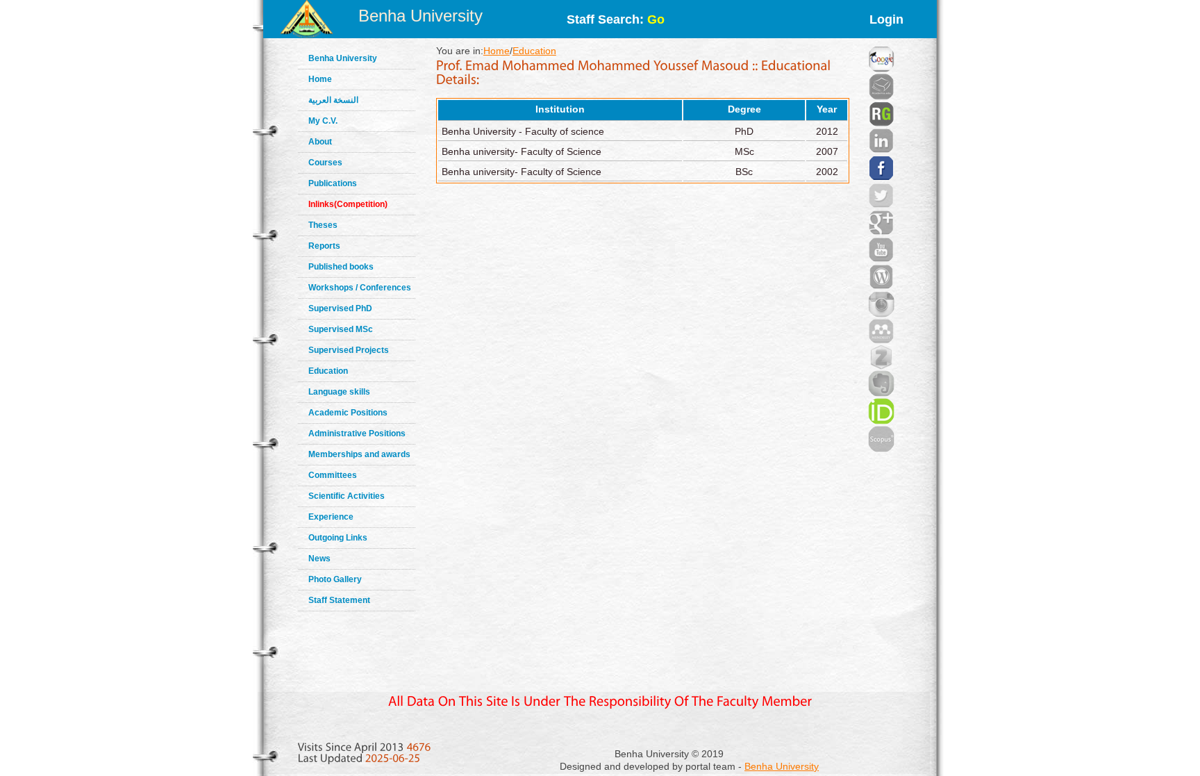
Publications (332, 183)
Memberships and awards (359, 454)
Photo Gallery (335, 579)
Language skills (339, 392)
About (320, 142)
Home (320, 79)
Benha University (420, 15)
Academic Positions (348, 413)
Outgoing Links (337, 538)
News (319, 558)
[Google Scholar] (881, 41)
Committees (332, 475)
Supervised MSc (340, 329)
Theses (323, 225)
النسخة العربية (333, 100)
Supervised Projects (348, 350)
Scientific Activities (346, 496)
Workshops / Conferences (359, 287)
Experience (330, 517)
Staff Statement (339, 600)
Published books (341, 267)
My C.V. (323, 121)
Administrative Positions (357, 433)
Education (328, 371)
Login (886, 19)
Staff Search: (616, 19)
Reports (324, 246)
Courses (325, 162)
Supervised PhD (340, 308)
